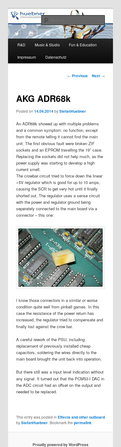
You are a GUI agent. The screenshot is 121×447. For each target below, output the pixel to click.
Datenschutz (55, 57)
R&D (21, 44)
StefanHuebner (72, 111)
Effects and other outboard (81, 417)
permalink (83, 422)
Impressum (26, 57)
